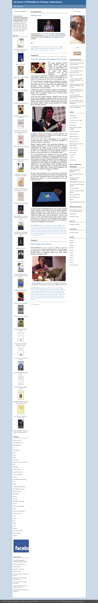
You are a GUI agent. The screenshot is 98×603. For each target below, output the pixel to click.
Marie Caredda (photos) (75, 194)
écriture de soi (40, 226)
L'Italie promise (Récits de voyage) (20, 146)
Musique (15, 496)
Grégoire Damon (73, 134)
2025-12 (71, 260)
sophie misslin (59, 292)
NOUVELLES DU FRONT (18, 501)
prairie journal (54, 226)
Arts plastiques (16, 450)
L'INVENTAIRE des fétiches (19, 486)
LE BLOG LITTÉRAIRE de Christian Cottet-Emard (38, 2)
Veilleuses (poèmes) (20, 248)
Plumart (71, 199)
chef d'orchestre (38, 50)
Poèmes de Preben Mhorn (19, 511)
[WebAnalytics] (33, 44)
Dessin (14, 457)
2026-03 (71, 252)
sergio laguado (34, 228)
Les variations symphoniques (19, 479)
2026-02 (71, 255)
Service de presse (17, 513)
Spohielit (72, 157)
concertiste (54, 228)
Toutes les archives (74, 264)
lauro (48, 294)
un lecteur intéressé (74, 70)
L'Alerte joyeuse (16, 469)
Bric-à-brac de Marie (74, 232)
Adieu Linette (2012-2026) (19, 564)
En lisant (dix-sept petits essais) (21, 203)
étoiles (45, 230)
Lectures (15, 476)
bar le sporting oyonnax (36, 230)
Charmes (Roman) (21, 261)
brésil (59, 233)
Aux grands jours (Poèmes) (21, 290)
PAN (71, 74)
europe (34, 297)
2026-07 (71, 242)
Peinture (15, 503)
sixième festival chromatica (53, 296)
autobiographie (47, 226)
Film (14, 464)
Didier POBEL (73, 125)
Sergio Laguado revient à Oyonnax (41, 244)
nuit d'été (41, 234)
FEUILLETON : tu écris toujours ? (20, 462)
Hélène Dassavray (74, 136)
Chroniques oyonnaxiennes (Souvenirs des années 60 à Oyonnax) (20, 132)
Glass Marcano (46, 34)
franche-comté (47, 231)
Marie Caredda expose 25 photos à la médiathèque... (77, 102)
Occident (15, 535)
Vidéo (14, 516)
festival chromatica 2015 (44, 289)
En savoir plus (80, 601)
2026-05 (71, 247)
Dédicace (15, 528)
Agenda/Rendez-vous (18, 442)
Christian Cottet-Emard (75, 63)
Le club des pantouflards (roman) (20, 103)
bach (45, 296)
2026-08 (71, 240)
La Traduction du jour (18, 530)
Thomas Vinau (73, 159)
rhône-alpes (41, 231)
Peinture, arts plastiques (18, 506)
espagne (61, 231)
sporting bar (33, 299)
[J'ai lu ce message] (96, 601)
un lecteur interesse (74, 89)
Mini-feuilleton (16, 493)
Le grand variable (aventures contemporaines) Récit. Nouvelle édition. (21, 276)
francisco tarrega (54, 231)
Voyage (14, 518)
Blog (14, 452)
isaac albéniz (63, 233)
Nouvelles (15, 498)
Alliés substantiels (17, 445)
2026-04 (71, 250)
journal (34, 226)
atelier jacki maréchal (61, 228)
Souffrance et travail (74, 216)
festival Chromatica (39, 82)
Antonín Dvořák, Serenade (51, 35)
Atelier (14, 523)
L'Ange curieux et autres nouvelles (20, 77)
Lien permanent (47, 46)
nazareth (60, 294)
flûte (63, 292)
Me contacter (77, 11)
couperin (38, 296)
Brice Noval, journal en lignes (76, 120)
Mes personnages (17, 491)
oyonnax (62, 289)
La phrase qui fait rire (17, 472)
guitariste (40, 228)
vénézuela (36, 233)
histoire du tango (38, 294)
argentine (39, 297)
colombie (48, 233)
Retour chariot (73, 152)
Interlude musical (17, 566)
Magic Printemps (16, 533)
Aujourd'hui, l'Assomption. (18, 569)
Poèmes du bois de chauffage (20, 303)
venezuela (45, 50)
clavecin (53, 292)
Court (14, 525)
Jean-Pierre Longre (74, 141)
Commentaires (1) (54, 225)
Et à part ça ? (16, 459)
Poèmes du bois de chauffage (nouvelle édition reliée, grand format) (20, 234)
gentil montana (42, 233)
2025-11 (71, 262)
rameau (42, 296)
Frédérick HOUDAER (74, 131)
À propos (77, 47)
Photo (14, 508)
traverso (32, 294)
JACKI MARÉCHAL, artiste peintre (77, 181)
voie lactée (49, 230)
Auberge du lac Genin (74, 224)
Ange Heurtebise (73, 117)
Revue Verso (72, 155)
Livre (14, 481)
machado (56, 294)
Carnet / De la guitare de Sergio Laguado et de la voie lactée (48, 59)
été (42, 230)
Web (14, 520)
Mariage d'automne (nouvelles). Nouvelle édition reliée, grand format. (21, 218)
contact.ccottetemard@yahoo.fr (21, 11)
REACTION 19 (73, 213)
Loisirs (14, 484)
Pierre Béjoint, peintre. (75, 197)
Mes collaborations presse (19, 489)
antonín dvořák (51, 50)
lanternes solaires (35, 234)
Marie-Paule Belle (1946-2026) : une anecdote (76, 80)
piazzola (45, 294)
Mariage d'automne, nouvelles (20, 316)
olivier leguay (48, 292)
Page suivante (36, 304)
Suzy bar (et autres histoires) (20, 90)
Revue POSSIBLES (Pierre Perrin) (77, 202)
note (32, 226)
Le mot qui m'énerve (17, 474)
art (13, 447)
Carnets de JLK (73, 122)
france (38, 291)
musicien (44, 228)
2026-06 (71, 245)
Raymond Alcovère (74, 150)
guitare (63, 226)
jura (37, 231)
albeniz (51, 294)
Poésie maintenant (74, 147)
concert (36, 289)
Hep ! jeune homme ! (20, 64)
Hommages (15, 467)
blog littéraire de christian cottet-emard (51, 48)
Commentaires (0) (55, 46)
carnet (14, 454)
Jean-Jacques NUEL (74, 138)
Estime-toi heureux (17, 440)
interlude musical (38, 48)
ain (35, 231)
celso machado (53, 233)
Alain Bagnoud (73, 115)
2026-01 (71, 257)
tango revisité (62, 297)
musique (33, 48)
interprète (49, 228)
